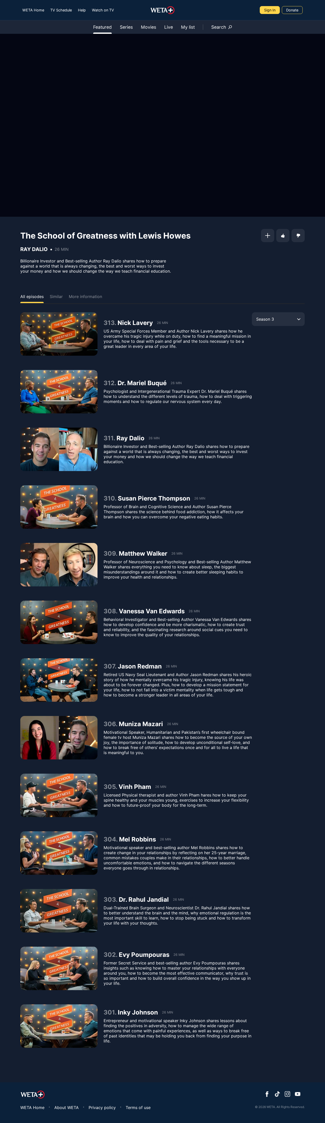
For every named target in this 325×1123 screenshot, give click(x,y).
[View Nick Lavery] (59, 334)
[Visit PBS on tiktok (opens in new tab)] (277, 1094)
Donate (292, 10)
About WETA (66, 1107)
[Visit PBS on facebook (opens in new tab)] (267, 1094)
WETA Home (33, 10)
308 (110, 611)
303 (110, 899)
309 (110, 553)
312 (109, 383)
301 (109, 1012)
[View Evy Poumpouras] (59, 968)
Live (168, 27)
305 (110, 786)
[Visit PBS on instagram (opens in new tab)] (287, 1094)
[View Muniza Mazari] (59, 737)
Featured (102, 27)
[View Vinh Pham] (59, 795)
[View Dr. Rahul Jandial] (59, 910)
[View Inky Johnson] (59, 1026)
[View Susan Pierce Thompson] (59, 507)
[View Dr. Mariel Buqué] (59, 391)
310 (109, 498)
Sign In (269, 10)
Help (82, 10)
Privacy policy (102, 1107)
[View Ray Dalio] (59, 449)
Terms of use (138, 1107)
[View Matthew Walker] (59, 564)
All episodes (32, 296)
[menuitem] (33, 10)
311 (108, 438)
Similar (56, 296)
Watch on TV (103, 10)
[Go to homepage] (162, 10)
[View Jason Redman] (59, 680)
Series (126, 27)
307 (109, 666)
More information (85, 296)
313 (109, 322)
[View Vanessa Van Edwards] (59, 622)
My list (188, 27)
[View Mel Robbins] (59, 853)
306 (110, 724)
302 (110, 954)
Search (218, 27)
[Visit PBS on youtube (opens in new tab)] (298, 1094)
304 (110, 839)
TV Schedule (61, 10)
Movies (148, 27)
